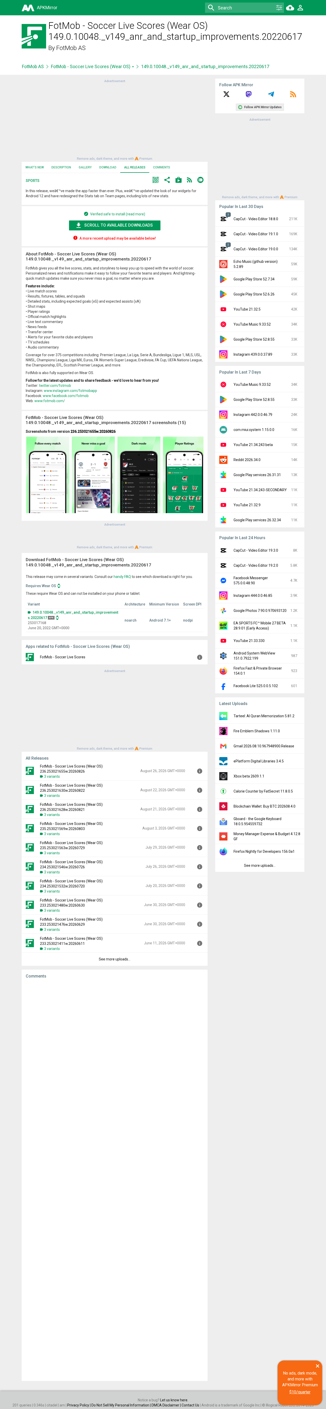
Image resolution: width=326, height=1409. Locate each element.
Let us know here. (174, 1400)
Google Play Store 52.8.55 (254, 339)
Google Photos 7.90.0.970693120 (260, 611)
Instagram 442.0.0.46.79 (253, 415)
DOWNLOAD (107, 167)
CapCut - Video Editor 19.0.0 (256, 249)
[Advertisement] (114, 119)
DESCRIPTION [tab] (61, 167)
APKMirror (47, 7)
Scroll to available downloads (118, 225)
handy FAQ (122, 577)
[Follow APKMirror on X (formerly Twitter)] (226, 96)
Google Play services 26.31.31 (257, 475)
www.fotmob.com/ (49, 401)
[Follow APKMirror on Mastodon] (249, 96)
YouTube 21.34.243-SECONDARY (260, 490)
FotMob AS (71, 48)
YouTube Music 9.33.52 (252, 324)
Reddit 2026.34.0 (247, 460)
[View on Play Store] (178, 180)
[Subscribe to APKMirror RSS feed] (293, 96)
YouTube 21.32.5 (247, 309)
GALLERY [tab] (85, 167)
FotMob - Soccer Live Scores (62, 657)
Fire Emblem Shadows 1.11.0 (257, 731)
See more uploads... (114, 959)
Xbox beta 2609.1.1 (249, 776)
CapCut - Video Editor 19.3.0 (256, 550)
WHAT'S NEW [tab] (34, 167)
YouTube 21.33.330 (249, 641)
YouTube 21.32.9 (247, 505)
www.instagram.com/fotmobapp (70, 391)
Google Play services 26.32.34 (257, 520)
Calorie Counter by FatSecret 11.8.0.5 (263, 791)
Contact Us (190, 1405)
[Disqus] (114, 1180)
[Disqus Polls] (115, 1047)
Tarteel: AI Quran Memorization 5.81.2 (264, 716)
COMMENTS (161, 167)
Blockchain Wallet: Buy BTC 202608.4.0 (264, 806)
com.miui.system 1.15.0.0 (254, 430)
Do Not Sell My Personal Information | (121, 1405)
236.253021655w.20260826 (93, 431)
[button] (156, 180)
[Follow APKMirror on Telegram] (271, 96)
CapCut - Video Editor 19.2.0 (256, 565)
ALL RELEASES (134, 167)
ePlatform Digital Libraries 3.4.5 (259, 761)
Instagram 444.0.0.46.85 (253, 596)
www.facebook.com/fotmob (66, 396)
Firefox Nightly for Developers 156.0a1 (264, 851)
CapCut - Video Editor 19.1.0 (256, 234)
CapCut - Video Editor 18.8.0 (256, 219)
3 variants (52, 776)
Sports (32, 181)
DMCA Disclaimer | (167, 1405)
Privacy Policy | (79, 1405)
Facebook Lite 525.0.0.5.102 (256, 686)
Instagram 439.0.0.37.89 (253, 354)
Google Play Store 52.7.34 (254, 279)
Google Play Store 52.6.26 (254, 294)
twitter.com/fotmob (55, 386)
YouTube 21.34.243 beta (253, 445)
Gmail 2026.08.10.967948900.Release (264, 746)
